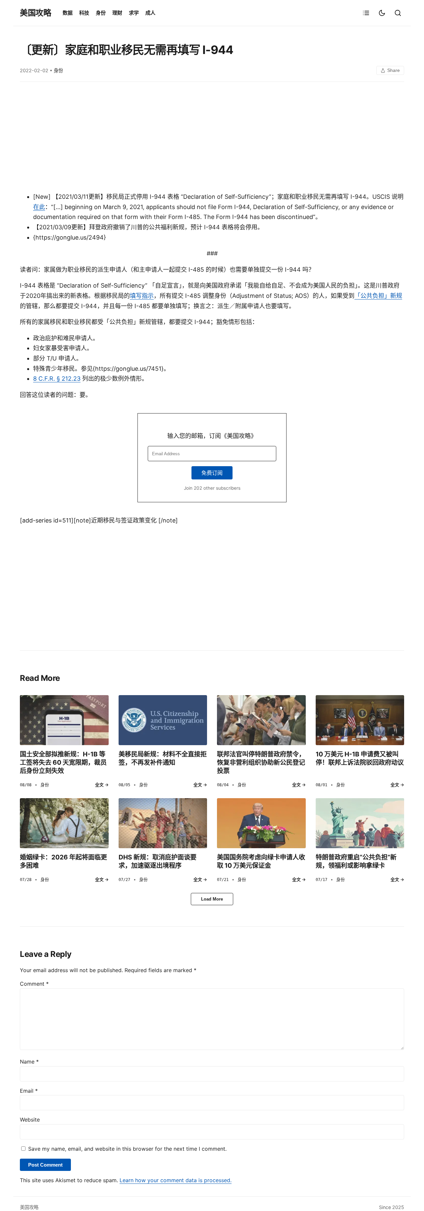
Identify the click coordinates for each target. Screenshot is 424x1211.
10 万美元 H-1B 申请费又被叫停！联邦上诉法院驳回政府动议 (360, 758)
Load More (212, 899)
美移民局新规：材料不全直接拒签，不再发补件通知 (163, 758)
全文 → (102, 784)
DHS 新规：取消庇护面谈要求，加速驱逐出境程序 (157, 861)
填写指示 (142, 295)
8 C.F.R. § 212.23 (56, 378)
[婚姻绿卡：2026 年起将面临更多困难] (64, 823)
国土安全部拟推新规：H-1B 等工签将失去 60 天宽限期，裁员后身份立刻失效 (63, 762)
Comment (34, 983)
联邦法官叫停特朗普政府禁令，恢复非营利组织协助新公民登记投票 (261, 762)
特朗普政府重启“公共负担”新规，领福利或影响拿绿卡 (356, 861)
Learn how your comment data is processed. (176, 1180)
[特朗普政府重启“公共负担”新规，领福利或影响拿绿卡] (360, 823)
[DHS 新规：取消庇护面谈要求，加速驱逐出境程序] (163, 823)
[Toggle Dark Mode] (382, 13)
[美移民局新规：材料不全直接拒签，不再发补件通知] (163, 720)
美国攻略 (35, 13)
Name (29, 1061)
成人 (150, 13)
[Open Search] (398, 13)
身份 (101, 13)
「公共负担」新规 (378, 295)
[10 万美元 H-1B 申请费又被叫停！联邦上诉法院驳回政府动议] (360, 720)
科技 (84, 13)
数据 (68, 13)
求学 (134, 13)
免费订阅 (212, 472)
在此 (39, 206)
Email (29, 1090)
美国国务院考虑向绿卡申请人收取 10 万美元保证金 (261, 861)
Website (30, 1119)
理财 (117, 13)
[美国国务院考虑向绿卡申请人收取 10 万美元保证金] (261, 823)
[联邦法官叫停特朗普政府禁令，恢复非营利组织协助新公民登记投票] (261, 720)
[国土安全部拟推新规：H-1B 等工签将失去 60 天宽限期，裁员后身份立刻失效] (64, 720)
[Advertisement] (212, 138)
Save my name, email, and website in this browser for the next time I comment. (127, 1148)
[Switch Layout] (366, 13)
